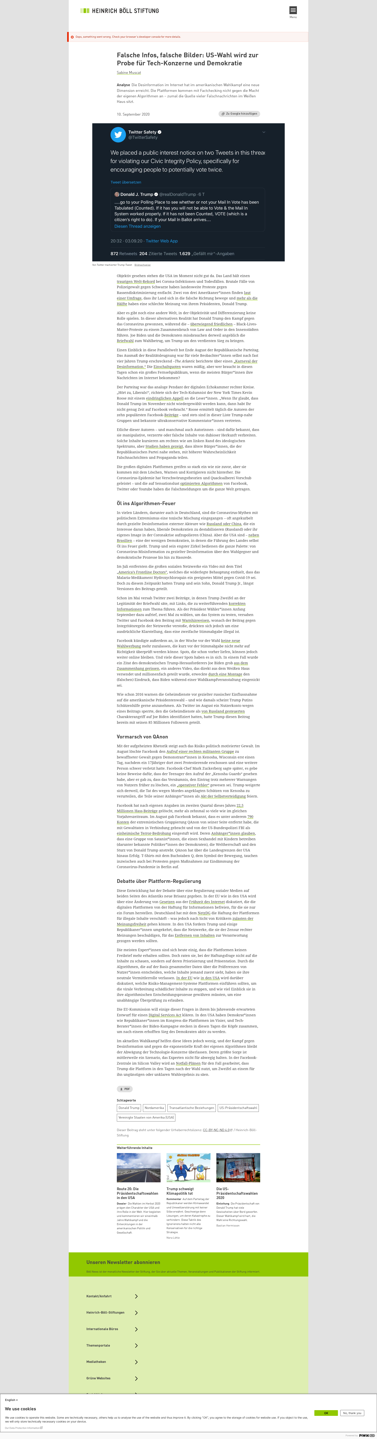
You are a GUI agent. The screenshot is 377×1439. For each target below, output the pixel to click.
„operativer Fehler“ (193, 785)
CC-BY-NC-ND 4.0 (216, 1130)
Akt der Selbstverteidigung (223, 796)
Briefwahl (125, 340)
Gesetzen (167, 901)
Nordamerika (154, 1108)
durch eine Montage (225, 674)
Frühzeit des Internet (207, 901)
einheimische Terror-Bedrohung (144, 833)
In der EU (184, 977)
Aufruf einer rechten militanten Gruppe (200, 751)
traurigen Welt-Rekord (136, 281)
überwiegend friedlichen (211, 324)
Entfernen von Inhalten (195, 935)
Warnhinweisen (195, 620)
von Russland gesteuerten (223, 711)
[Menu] (293, 10)
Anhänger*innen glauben (233, 833)
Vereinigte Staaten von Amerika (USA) (146, 1117)
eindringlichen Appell (165, 398)
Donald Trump (129, 1108)
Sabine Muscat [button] (129, 73)
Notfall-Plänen (188, 1063)
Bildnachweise (143, 265)
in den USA (210, 977)
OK (326, 1413)
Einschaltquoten (167, 366)
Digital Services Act (165, 1015)
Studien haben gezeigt (164, 446)
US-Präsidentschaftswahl (238, 1108)
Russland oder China (224, 523)
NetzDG (204, 913)
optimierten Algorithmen (201, 483)
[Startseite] (119, 10)
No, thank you (352, 1413)
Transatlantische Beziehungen (191, 1108)
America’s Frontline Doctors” (142, 572)
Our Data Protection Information (22, 1427)
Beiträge (171, 414)
